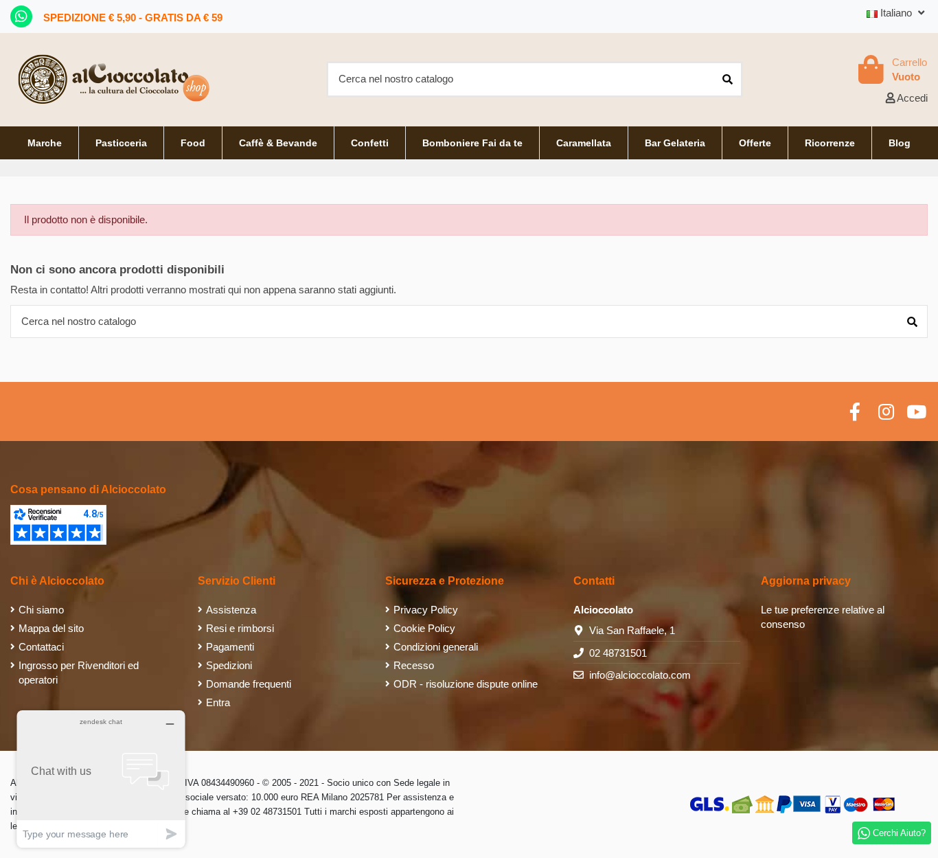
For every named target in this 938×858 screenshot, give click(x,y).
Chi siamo (41, 610)
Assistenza (231, 610)
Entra (218, 702)
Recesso (413, 665)
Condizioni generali (435, 647)
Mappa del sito (51, 628)
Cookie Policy (424, 628)
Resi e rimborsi (240, 628)
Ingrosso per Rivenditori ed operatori (79, 672)
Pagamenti (230, 647)
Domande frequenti (248, 684)
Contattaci (41, 647)
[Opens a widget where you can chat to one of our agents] (101, 779)
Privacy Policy (425, 610)
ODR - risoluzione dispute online (465, 684)
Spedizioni (229, 665)
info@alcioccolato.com (640, 675)
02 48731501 (618, 653)
